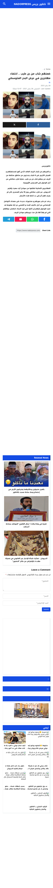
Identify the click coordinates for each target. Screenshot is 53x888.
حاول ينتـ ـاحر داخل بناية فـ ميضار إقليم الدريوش (14, 767)
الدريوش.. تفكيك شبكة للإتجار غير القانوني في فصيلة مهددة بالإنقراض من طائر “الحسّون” (26, 560)
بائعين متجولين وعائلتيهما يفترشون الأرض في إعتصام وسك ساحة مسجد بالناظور (26, 491)
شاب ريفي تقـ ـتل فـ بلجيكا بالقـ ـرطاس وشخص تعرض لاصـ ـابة (38, 768)
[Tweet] (14, 124)
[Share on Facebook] (44, 219)
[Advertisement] (26, 36)
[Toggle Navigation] (49, 4)
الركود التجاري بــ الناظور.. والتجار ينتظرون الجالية (38, 808)
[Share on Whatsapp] (32, 219)
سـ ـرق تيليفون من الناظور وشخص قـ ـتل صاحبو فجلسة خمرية (38, 789)
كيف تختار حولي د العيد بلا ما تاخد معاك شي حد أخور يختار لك (14, 748)
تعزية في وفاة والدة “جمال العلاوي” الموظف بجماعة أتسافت (26, 525)
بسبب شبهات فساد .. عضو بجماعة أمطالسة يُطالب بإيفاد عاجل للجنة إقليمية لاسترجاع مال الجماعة (14, 790)
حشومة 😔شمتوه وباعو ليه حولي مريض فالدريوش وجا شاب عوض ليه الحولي (38, 748)
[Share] (38, 124)
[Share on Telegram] (9, 219)
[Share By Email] (20, 219)
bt (49, 82)
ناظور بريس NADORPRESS (30, 4)
